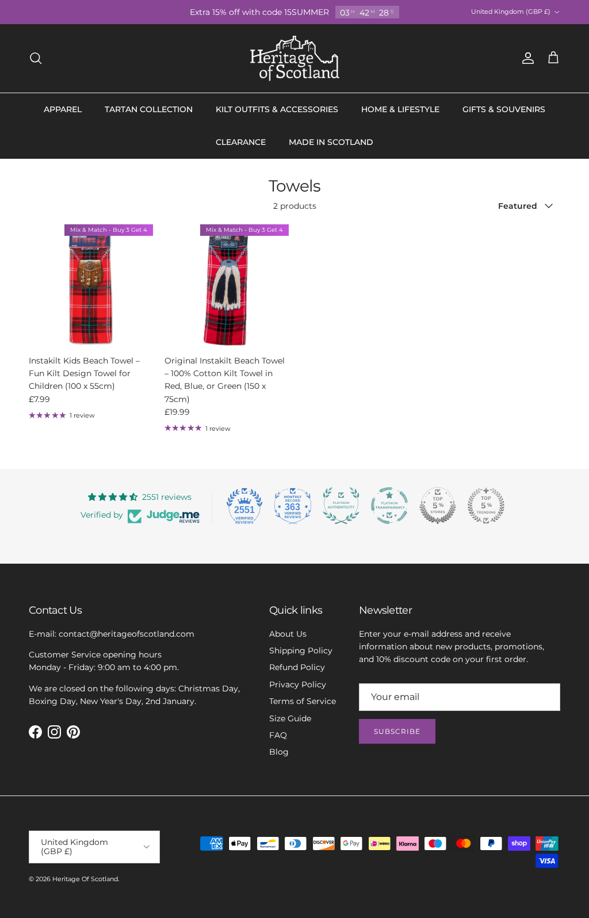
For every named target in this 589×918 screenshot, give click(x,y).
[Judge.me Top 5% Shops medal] (437, 505)
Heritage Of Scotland (85, 879)
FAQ (278, 735)
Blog (279, 752)
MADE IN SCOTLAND (331, 142)
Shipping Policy (300, 650)
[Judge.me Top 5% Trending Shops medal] (486, 505)
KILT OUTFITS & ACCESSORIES (277, 109)
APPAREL (63, 109)
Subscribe (397, 731)
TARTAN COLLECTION (149, 109)
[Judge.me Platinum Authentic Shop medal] (341, 505)
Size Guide (290, 718)
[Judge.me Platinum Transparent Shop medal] (389, 505)
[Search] (36, 58)
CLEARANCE (241, 142)
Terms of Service (302, 701)
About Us (288, 634)
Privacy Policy (297, 684)
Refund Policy (297, 667)
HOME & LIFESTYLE (400, 109)
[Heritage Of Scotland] (294, 58)
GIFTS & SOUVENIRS (503, 109)
